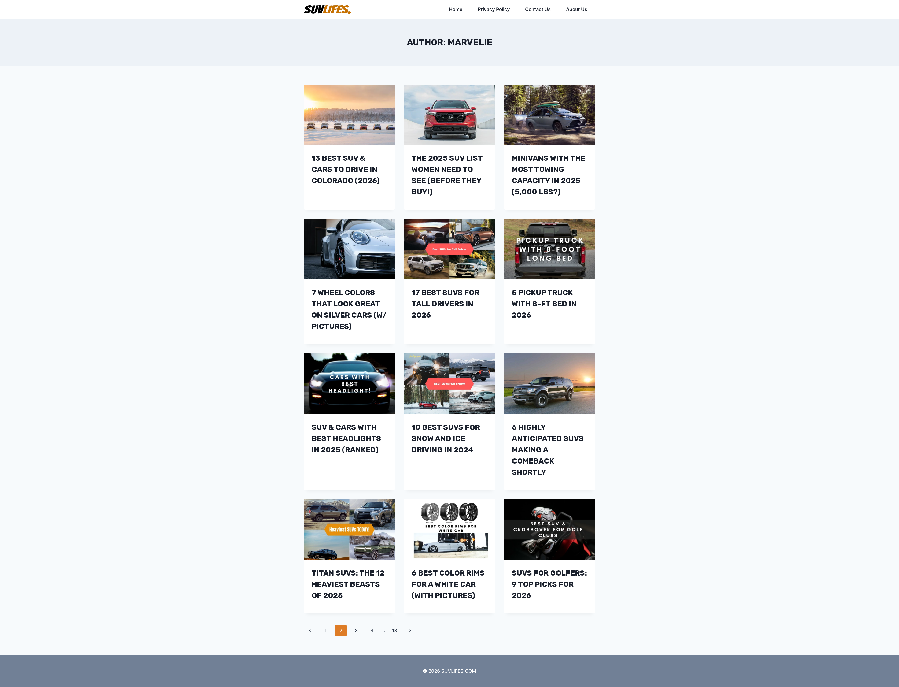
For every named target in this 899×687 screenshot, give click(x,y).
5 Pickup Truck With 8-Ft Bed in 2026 (544, 303)
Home (455, 9)
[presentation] (349, 115)
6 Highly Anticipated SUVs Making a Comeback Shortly (548, 450)
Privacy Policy (494, 9)
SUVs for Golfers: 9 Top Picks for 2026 (549, 584)
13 (394, 630)
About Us (576, 9)
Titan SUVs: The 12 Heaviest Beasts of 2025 (348, 584)
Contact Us (538, 9)
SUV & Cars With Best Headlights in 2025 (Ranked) (346, 438)
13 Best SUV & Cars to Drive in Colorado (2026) (346, 169)
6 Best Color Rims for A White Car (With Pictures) (448, 584)
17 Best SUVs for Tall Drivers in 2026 (445, 303)
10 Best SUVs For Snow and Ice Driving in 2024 (446, 438)
